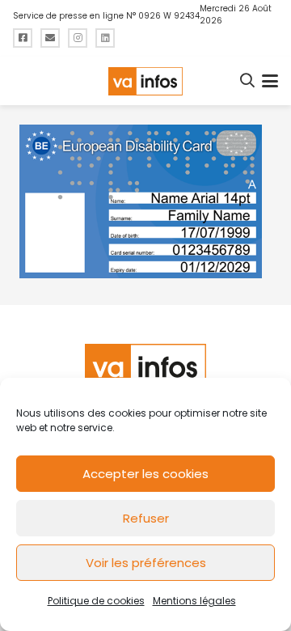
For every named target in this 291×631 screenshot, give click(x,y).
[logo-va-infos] (145, 81)
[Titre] (22, 38)
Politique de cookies (96, 601)
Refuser (146, 518)
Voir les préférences (146, 562)
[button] (248, 81)
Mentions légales (194, 601)
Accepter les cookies (145, 473)
